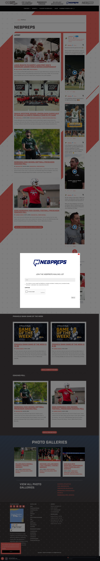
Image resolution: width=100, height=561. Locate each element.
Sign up (73, 297)
